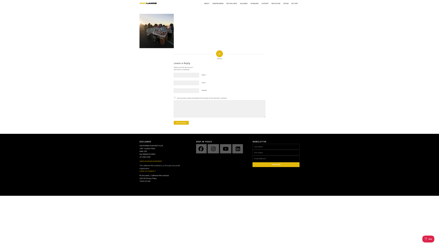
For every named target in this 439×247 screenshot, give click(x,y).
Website (204, 90)
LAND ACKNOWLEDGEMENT (150, 161)
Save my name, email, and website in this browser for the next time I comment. (202, 98)
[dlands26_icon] (148, 3)
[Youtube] (225, 148)
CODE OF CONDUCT (147, 171)
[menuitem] (207, 3)
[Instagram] (213, 148)
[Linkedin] (238, 148)
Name (204, 75)
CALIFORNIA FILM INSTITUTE (151, 145)
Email (204, 83)
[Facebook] (201, 148)
